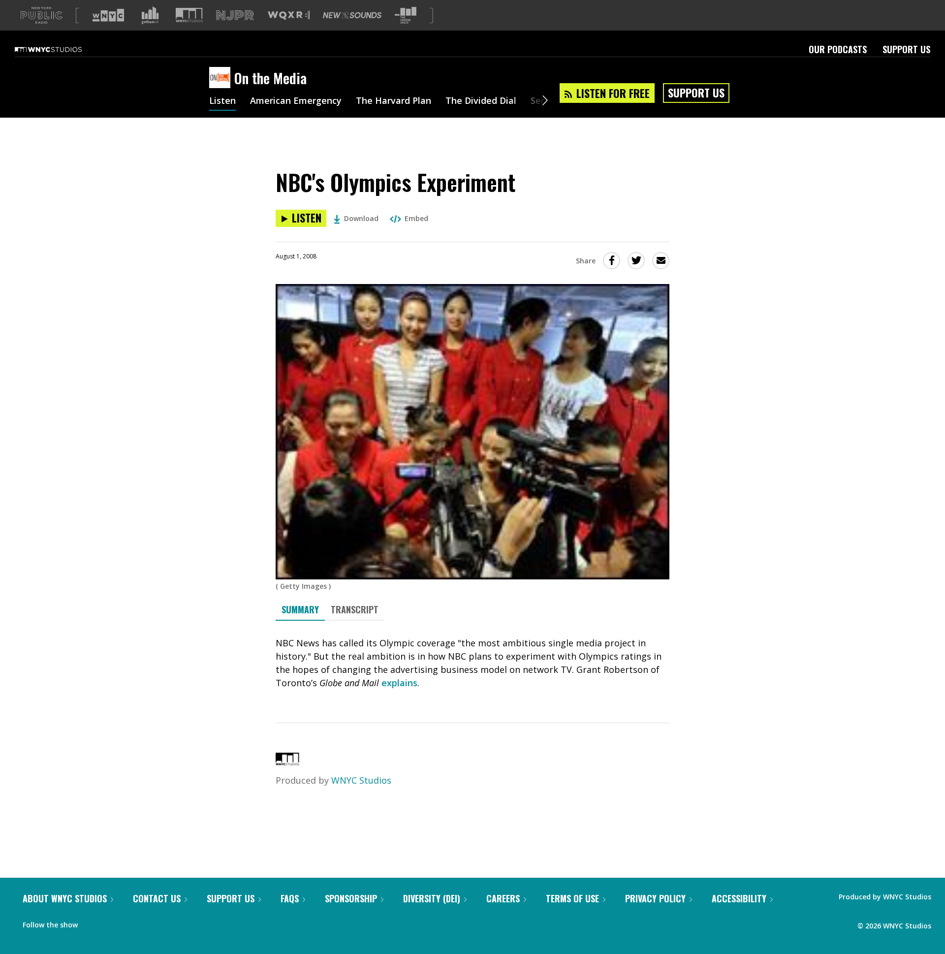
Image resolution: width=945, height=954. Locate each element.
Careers (503, 898)
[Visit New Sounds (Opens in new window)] (352, 15)
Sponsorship (351, 898)
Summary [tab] (300, 609)
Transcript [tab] (354, 609)
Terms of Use (572, 898)
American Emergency (296, 101)
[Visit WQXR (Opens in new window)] (289, 15)
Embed (416, 218)
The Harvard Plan (393, 101)
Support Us (906, 49)
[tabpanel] (472, 663)
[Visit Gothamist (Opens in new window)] (150, 15)
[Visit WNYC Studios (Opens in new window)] (189, 15)
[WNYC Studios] (287, 762)
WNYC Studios (361, 780)
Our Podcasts (838, 49)
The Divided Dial (480, 101)
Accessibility (739, 898)
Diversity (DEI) (431, 898)
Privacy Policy (655, 898)
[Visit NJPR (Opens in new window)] (235, 15)
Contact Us (157, 898)
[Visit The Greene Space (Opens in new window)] (405, 15)
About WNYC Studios (65, 898)
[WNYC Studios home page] (60, 49)
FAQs (290, 898)
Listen (222, 101)
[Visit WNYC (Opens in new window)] (108, 15)
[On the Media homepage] (221, 78)
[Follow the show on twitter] (111, 922)
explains (399, 683)
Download (361, 218)
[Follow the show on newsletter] (130, 922)
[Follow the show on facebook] (92, 922)
